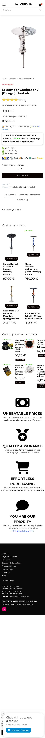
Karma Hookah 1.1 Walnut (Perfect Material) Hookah (10, 269)
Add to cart (22, 175)
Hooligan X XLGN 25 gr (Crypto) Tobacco (19, 369)
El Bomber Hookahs (26, 78)
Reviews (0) (22, 199)
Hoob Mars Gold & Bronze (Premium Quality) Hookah (11, 315)
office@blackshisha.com (22, 531)
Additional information (30, 195)
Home (4, 78)
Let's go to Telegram (20, 730)
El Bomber (8, 84)
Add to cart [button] (13, 259)
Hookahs (13, 78)
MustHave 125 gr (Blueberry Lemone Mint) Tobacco (20, 345)
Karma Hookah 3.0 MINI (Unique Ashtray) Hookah (33, 316)
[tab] (10, 194)
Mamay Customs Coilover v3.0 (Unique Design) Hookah (33, 269)
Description (10, 195)
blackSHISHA (22, 4)
